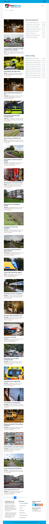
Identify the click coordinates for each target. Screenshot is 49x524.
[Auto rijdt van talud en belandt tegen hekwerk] (14, 241)
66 (4, 497)
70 (15, 497)
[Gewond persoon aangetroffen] (14, 373)
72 (20, 497)
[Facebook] (36, 505)
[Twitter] (33, 505)
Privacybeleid (22, 517)
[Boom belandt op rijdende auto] (14, 130)
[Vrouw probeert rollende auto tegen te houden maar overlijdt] (14, 40)
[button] (5, 25)
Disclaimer (21, 510)
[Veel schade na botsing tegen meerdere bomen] (14, 107)
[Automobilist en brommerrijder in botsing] (14, 151)
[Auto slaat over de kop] (14, 329)
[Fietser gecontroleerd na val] (14, 481)
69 (12, 497)
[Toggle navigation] (42, 6)
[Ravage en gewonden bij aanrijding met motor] (14, 416)
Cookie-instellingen (23, 503)
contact (13, 516)
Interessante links (23, 515)
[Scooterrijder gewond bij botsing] (14, 460)
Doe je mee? (22, 512)
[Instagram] (39, 505)
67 (7, 497)
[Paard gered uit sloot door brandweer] (14, 218)
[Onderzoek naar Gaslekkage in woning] (14, 196)
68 (9, 497)
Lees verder (6, 54)
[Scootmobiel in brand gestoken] (14, 394)
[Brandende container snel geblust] (14, 285)
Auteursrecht (22, 505)
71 (17, 497)
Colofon (21, 508)
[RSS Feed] (41, 505)
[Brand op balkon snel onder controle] (14, 438)
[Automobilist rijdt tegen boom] (14, 63)
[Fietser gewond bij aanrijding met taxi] (14, 84)
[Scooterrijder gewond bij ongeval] (14, 264)
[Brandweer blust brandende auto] (14, 307)
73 (22, 497)
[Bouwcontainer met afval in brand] (14, 174)
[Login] (44, 1)
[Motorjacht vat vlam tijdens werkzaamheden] (14, 350)
